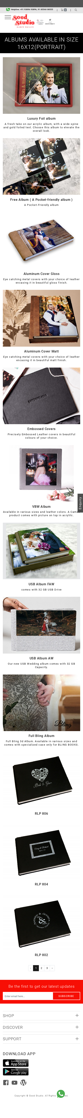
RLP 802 (41, 955)
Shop (8, 1015)
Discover (13, 1027)
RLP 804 (41, 884)
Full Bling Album (42, 736)
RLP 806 (41, 813)
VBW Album (41, 507)
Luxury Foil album (41, 118)
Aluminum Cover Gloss (42, 274)
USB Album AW (42, 658)
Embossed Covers (41, 429)
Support (12, 1038)
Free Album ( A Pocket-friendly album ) (41, 200)
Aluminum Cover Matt (41, 351)
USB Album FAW (41, 584)
